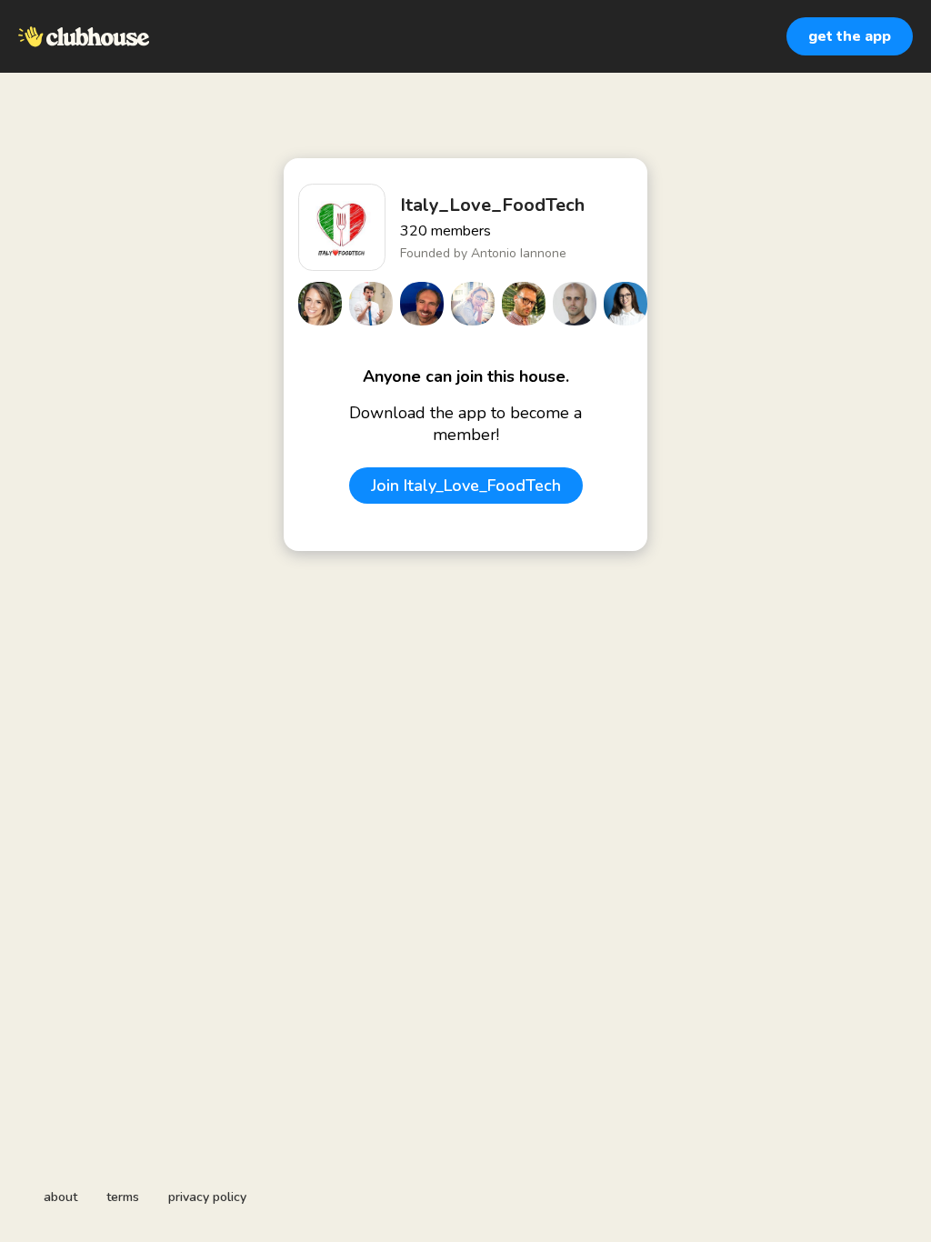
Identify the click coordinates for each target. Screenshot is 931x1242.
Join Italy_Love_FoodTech (466, 485)
